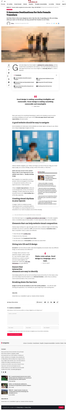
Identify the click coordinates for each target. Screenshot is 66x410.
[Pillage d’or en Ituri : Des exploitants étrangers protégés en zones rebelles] (41, 177)
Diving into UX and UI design (45, 82)
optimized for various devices (45, 65)
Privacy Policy (20, 407)
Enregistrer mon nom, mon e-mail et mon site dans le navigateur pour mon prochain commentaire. (29, 331)
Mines (12, 23)
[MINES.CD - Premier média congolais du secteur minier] (33, 1)
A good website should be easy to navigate (22, 78)
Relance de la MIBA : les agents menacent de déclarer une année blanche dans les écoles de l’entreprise (47, 185)
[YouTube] (5, 372)
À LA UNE (12, 387)
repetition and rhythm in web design (36, 218)
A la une (25, 343)
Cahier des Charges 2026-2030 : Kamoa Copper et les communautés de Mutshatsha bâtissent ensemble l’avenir (47, 202)
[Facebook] (1, 372)
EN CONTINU (9, 9)
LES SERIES (12, 394)
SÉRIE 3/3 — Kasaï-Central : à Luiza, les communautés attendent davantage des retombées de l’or (18, 392)
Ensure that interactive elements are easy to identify (23, 87)
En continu (29, 343)
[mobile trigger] (2, 1)
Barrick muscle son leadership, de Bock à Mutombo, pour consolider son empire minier (47, 197)
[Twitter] (3, 372)
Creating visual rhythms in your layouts (45, 79)
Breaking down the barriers (45, 86)
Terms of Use (28, 407)
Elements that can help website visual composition (24, 83)
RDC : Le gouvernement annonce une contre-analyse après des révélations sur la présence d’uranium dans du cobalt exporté (20, 378)
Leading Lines (27, 233)
